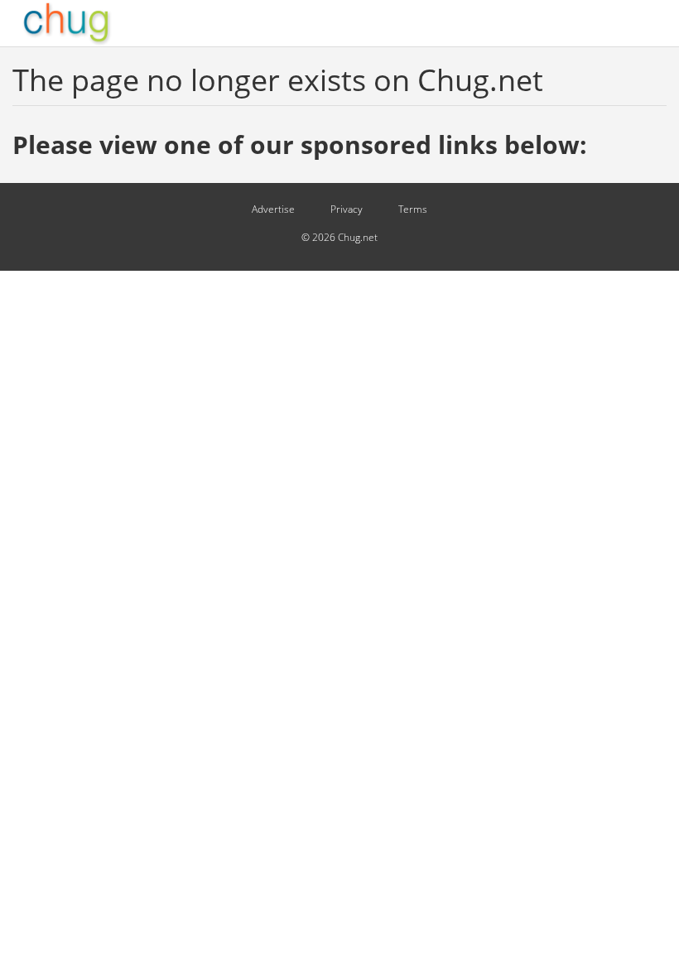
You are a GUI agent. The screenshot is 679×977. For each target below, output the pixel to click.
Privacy (346, 209)
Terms (412, 209)
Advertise (273, 209)
